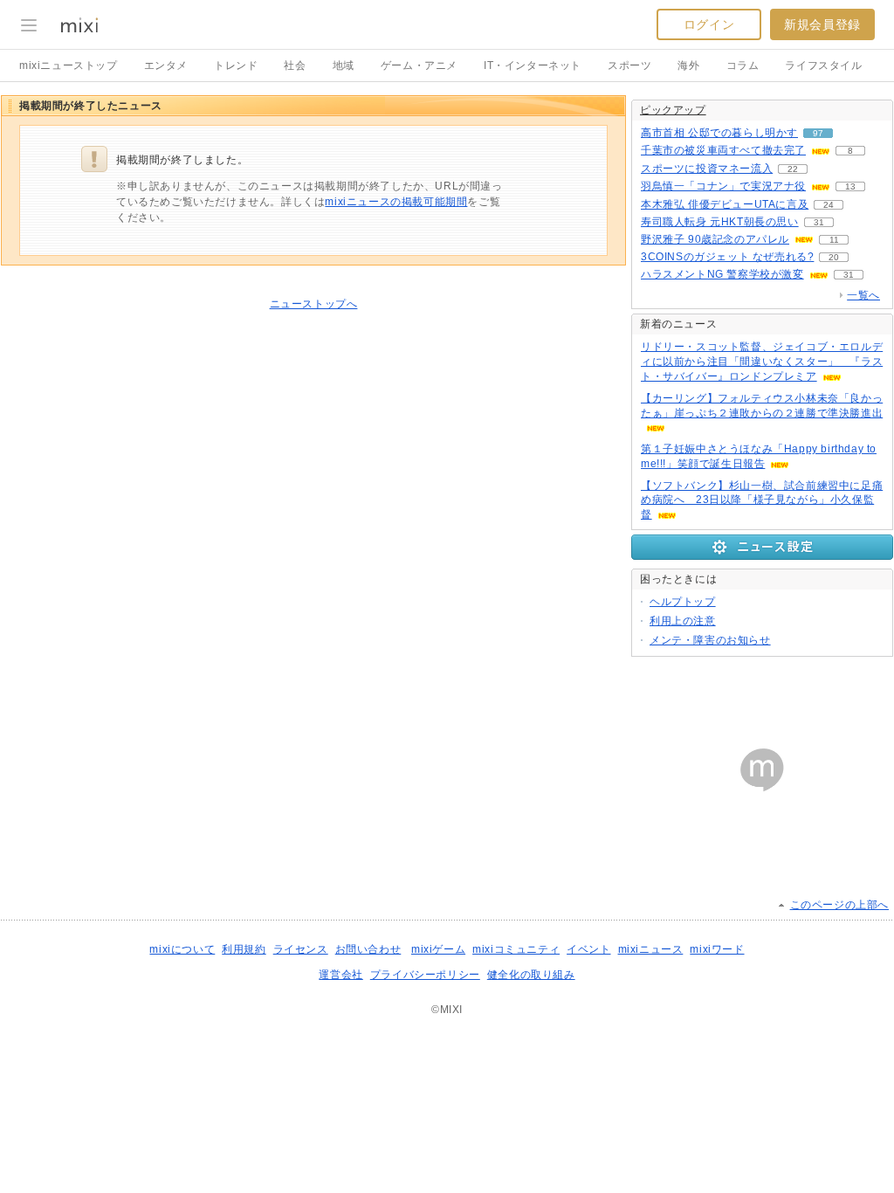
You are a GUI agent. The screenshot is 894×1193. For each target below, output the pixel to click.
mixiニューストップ (68, 65)
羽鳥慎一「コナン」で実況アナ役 (723, 186)
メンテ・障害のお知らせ (710, 640)
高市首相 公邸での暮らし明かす (719, 133)
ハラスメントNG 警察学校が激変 (722, 274)
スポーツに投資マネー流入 (707, 168)
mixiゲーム (438, 949)
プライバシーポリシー (425, 975)
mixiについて (182, 949)
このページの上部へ (839, 905)
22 (792, 169)
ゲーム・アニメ (419, 65)
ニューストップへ (314, 304)
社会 (295, 65)
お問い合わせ (368, 949)
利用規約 (243, 949)
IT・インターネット (532, 65)
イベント (588, 949)
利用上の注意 (683, 621)
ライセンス (300, 949)
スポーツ (629, 65)
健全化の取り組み (531, 975)
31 (819, 222)
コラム (743, 65)
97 (818, 133)
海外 (688, 65)
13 (850, 186)
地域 (343, 65)
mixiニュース (651, 949)
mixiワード (717, 949)
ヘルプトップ (683, 602)
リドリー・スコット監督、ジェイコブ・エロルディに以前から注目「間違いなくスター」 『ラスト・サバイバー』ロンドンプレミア (762, 362)
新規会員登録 (822, 24)
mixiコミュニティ (516, 949)
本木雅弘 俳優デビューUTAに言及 (724, 204)
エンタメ (166, 65)
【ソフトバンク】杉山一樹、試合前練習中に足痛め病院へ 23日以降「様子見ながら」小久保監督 (762, 500)
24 (828, 205)
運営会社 (340, 975)
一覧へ (863, 295)
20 (834, 257)
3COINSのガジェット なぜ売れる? (727, 257)
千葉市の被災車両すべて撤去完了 (723, 150)
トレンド (236, 65)
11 (834, 240)
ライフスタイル (823, 65)
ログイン (709, 24)
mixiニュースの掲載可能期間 (396, 202)
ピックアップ (673, 110)
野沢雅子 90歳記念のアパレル (715, 239)
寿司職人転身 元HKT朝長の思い (720, 222)
